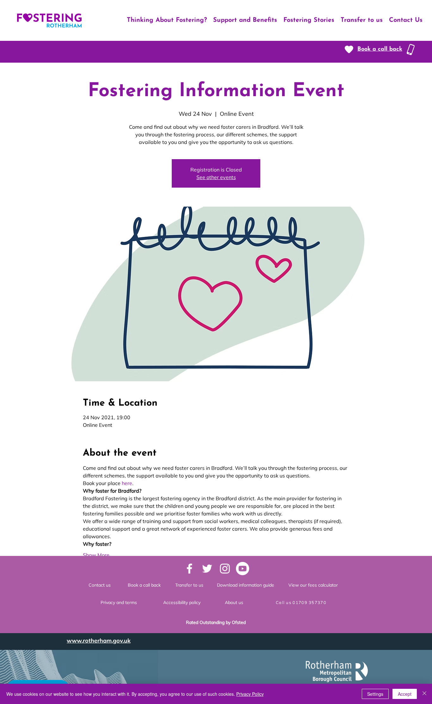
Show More (96, 555)
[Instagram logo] (224, 568)
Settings (375, 694)
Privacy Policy (250, 694)
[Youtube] (242, 568)
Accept (404, 694)
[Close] (424, 694)
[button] (379, 49)
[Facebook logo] (189, 568)
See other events (216, 177)
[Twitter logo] (207, 568)
